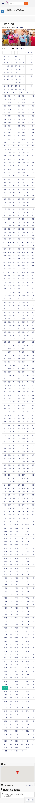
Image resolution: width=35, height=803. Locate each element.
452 (23, 259)
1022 (27, 531)
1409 (10, 747)
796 (28, 422)
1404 (16, 744)
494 (23, 279)
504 (5, 285)
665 (5, 362)
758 (14, 405)
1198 (5, 631)
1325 (10, 701)
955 (19, 498)
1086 (16, 568)
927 (19, 485)
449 (9, 259)
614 (28, 335)
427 (5, 249)
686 (5, 372)
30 (20, 63)
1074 (16, 561)
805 (5, 428)
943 (28, 492)
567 (5, 315)
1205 (10, 635)
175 (5, 129)
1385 (10, 734)
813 (9, 432)
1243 (21, 654)
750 (9, 402)
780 (19, 415)
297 (19, 186)
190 (9, 136)
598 (19, 329)
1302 (16, 688)
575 (9, 319)
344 (9, 209)
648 (23, 352)
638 (9, 349)
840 (5, 445)
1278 (16, 674)
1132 (5, 595)
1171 (21, 615)
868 (5, 458)
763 (5, 408)
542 (19, 302)
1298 (27, 684)
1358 (27, 718)
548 (14, 305)
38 (20, 66)
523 (28, 292)
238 (5, 159)
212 (14, 146)
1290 (16, 681)
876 (9, 462)
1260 (16, 664)
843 (19, 445)
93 (16, 89)
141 (9, 113)
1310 (27, 691)
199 (19, 139)
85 (16, 86)
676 (23, 365)
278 (28, 176)
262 (19, 169)
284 (23, 179)
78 (20, 83)
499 (14, 282)
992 (28, 515)
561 (9, 312)
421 (9, 246)
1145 (10, 601)
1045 (21, 545)
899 (19, 472)
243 (28, 159)
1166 (27, 611)
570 (19, 315)
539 (5, 302)
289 (14, 182)
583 (14, 322)
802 (23, 425)
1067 (10, 558)
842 (14, 445)
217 (5, 149)
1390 (5, 738)
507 (19, 285)
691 (28, 372)
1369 (21, 724)
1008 (16, 525)
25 (31, 59)
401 (14, 236)
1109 (10, 581)
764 (9, 408)
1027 (21, 535)
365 (9, 219)
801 (19, 425)
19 (8, 59)
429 (14, 249)
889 (5, 468)
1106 (27, 578)
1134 (16, 595)
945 (5, 495)
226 (14, 152)
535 (19, 299)
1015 (21, 528)
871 (19, 458)
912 (14, 478)
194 (28, 136)
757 (9, 405)
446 (28, 255)
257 (28, 166)
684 (28, 369)
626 (19, 342)
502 (28, 282)
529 (23, 295)
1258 (5, 664)
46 (20, 69)
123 (23, 103)
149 (14, 116)
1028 (27, 535)
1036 (5, 541)
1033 (21, 538)
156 (14, 119)
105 (5, 96)
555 (14, 309)
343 (5, 209)
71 (23, 79)
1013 (10, 528)
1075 (21, 561)
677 (28, 365)
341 (28, 206)
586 (28, 322)
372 (9, 222)
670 (28, 362)
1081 (21, 565)
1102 (5, 578)
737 (14, 395)
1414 (5, 751)
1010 (27, 525)
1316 (27, 694)
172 (23, 126)
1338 (16, 708)
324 (14, 199)
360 (19, 216)
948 (19, 495)
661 (19, 359)
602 (5, 332)
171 (19, 126)
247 (14, 162)
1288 (5, 681)
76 (12, 83)
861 (5, 455)
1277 (10, 674)
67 (8, 79)
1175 (10, 618)
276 (19, 176)
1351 (21, 714)
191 (14, 136)
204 (9, 142)
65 (31, 76)
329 (5, 202)
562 (14, 312)
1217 (10, 641)
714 (5, 385)
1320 (16, 698)
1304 (27, 688)
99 (8, 93)
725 (23, 388)
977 (23, 508)
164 (19, 123)
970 (23, 505)
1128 (16, 591)
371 (5, 222)
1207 (21, 635)
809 (23, 428)
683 (23, 369)
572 (28, 315)
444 (19, 255)
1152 (16, 605)
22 (20, 59)
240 (14, 159)
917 (5, 482)
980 (5, 511)
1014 (16, 528)
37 (16, 66)
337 (9, 206)
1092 (16, 571)
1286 (27, 678)
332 (19, 202)
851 (23, 448)
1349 (10, 714)
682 (19, 369)
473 (23, 269)
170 (14, 126)
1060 (5, 555)
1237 (21, 651)
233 (14, 156)
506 (14, 285)
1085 (10, 568)
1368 (16, 724)
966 (5, 505)
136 (19, 109)
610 (9, 335)
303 (14, 189)
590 (14, 325)
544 (28, 302)
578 (23, 319)
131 (28, 106)
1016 (27, 528)
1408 (5, 747)
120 (9, 103)
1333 (21, 704)
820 (9, 435)
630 (5, 345)
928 (23, 485)
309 (9, 192)
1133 (10, 595)
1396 (5, 741)
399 (5, 236)
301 (5, 189)
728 (5, 392)
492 (14, 279)
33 (31, 63)
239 (9, 159)
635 (28, 345)
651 (5, 355)
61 (16, 76)
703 (19, 379)
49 (31, 69)
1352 (27, 714)
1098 (16, 575)
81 (31, 83)
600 (28, 329)
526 (9, 295)
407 (9, 239)
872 (23, 458)
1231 (21, 648)
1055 (10, 551)
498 (9, 282)
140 (5, 113)
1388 (27, 734)
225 (9, 152)
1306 (5, 691)
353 (19, 212)
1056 (16, 551)
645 (9, 352)
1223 (10, 644)
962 (19, 502)
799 (9, 425)
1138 (5, 598)
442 (9, 255)
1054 (5, 551)
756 (5, 405)
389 (23, 229)
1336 (5, 708)
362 (28, 216)
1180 (5, 621)
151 (23, 116)
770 (5, 412)
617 (9, 339)
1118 (27, 585)
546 (5, 305)
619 (19, 339)
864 (19, 455)
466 (23, 265)
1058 (27, 551)
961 (14, 502)
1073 (10, 561)
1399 (21, 741)
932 (9, 488)
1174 (5, 618)
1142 (27, 598)
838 (28, 442)
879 (23, 462)
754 (28, 402)
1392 (16, 738)
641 (23, 349)
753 (23, 402)
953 (9, 498)
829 (19, 438)
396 (23, 232)
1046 (27, 545)
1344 (16, 711)
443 (14, 255)
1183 (21, 621)
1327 (21, 701)
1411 (21, 747)
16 (27, 56)
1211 (10, 638)
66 (4, 79)
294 (5, 186)
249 (23, 162)
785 (9, 418)
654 (19, 355)
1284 (16, 678)
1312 (5, 694)
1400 (27, 741)
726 (28, 388)
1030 (5, 538)
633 (19, 345)
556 (19, 309)
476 (5, 272)
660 (14, 359)
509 (28, 285)
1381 (21, 731)
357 (5, 216)
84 (12, 86)
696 (19, 375)
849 (14, 448)
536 (23, 299)
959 (5, 502)
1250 (27, 658)
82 (4, 86)
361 (23, 216)
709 (14, 382)
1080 (16, 565)
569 (14, 315)
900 (23, 472)
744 (14, 398)
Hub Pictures (20, 28)
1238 (27, 651)
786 (14, 418)
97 (31, 89)
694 (9, 375)
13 (16, 56)
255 (19, 166)
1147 (21, 601)
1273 (21, 671)
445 (23, 255)
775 (28, 412)
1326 (16, 701)
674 (14, 365)
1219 (21, 641)
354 (23, 212)
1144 (5, 601)
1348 (5, 714)
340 (23, 206)
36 (12, 66)
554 (9, 309)
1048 (5, 548)
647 (19, 352)
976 (19, 508)
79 (23, 83)
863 (14, 455)
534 (14, 299)
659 (9, 359)
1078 (5, 565)
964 (28, 502)
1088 (27, 568)
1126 (5, 591)
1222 (5, 644)
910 (5, 478)
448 (5, 259)
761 (28, 405)
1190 (27, 625)
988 (9, 515)
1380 (16, 731)
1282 (5, 678)
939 (9, 492)
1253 (10, 661)
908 (28, 475)
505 (9, 285)
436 (14, 252)
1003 (21, 521)
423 (19, 246)
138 (28, 109)
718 (23, 385)
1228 (5, 648)
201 (28, 139)
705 (28, 379)
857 (19, 452)
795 (23, 422)
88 (27, 86)
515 (23, 289)
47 (23, 69)
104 (31, 93)
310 (14, 192)
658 (5, 359)
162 (9, 123)
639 (14, 349)
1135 (21, 595)
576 (14, 319)
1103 (10, 578)
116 (23, 99)
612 (19, 335)
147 (5, 116)
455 (5, 262)
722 (9, 388)
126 (5, 106)
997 (19, 518)
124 (28, 103)
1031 (10, 538)
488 (28, 275)
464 (14, 265)
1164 (16, 611)
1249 (21, 658)
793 (14, 422)
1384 (5, 734)
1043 (10, 545)
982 (14, 511)
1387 (21, 734)
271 (28, 172)
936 (28, 488)
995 (9, 518)
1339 (21, 708)
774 (23, 412)
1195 (21, 628)
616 (5, 339)
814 (14, 432)
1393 (21, 738)
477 (9, 272)
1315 (21, 694)
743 (9, 398)
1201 (21, 631)
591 (19, 325)
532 (5, 299)
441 (5, 255)
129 (19, 106)
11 (8, 56)
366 (14, 219)
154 (5, 119)
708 (9, 382)
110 (28, 96)
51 (8, 73)
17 (31, 56)
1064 (27, 555)
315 (5, 196)
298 (23, 186)
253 (9, 166)
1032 (16, 538)
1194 (16, 628)
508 (23, 285)
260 (9, 169)
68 (12, 79)
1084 (5, 568)
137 (23, 109)
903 (5, 475)
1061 (10, 555)
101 (17, 93)
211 (9, 146)
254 (14, 166)
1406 (27, 744)
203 (5, 142)
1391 (10, 738)
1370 (27, 724)
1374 (16, 728)
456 (9, 262)
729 (9, 392)
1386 (16, 734)
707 (5, 382)
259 (5, 169)
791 (5, 422)
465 (19, 265)
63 (23, 76)
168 (5, 126)
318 (19, 196)
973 (5, 508)
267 (9, 172)
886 (23, 465)
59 (8, 76)
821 (14, 435)
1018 (5, 531)
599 (23, 329)
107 (14, 96)
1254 (16, 661)
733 (28, 392)
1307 (10, 691)
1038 (16, 541)
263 (23, 169)
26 (4, 63)
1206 (16, 635)
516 (28, 289)
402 (19, 236)
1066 (5, 558)
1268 (27, 668)
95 (23, 89)
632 (14, 345)
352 (14, 212)
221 (23, 149)
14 (20, 56)
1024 (5, 535)
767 (23, 408)
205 (14, 142)
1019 (10, 531)
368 (23, 219)
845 (28, 445)
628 (28, 342)
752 (19, 402)
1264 (5, 668)
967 (9, 505)
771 (9, 412)
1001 (10, 521)
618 (14, 339)
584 (19, 322)
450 (14, 259)
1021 (21, 531)
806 (9, 428)
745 (19, 398)
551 (28, 305)
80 (27, 83)
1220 (27, 641)
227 (19, 152)
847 (5, 448)
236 (28, 156)
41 (31, 66)
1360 (5, 721)
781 (23, 415)
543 (23, 302)
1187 (10, 625)
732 (23, 392)
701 (9, 379)
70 (20, 79)
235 (23, 156)
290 (19, 182)
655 (23, 355)
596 (9, 329)
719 (28, 385)
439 (28, 252)
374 (19, 222)
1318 (5, 698)
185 (19, 132)
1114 (5, 585)
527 (14, 295)
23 (23, 59)
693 (5, 375)
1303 (21, 688)
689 (19, 372)
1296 (16, 684)
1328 (27, 701)
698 (28, 375)
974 (9, 508)
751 (14, 402)
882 (5, 465)
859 (28, 452)
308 (5, 192)
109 (23, 96)
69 (16, 79)
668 (19, 362)
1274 (27, 671)
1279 (21, 674)
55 (23, 73)
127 (9, 106)
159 (28, 119)
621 (28, 339)
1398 (16, 741)
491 (9, 279)
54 (20, 73)
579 (28, 319)
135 (14, 109)
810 (28, 428)
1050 (16, 548)
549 (19, 305)
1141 (21, 598)
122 (19, 103)
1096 (5, 575)
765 (14, 408)
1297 (21, 684)
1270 (5, 671)
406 (5, 239)
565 (28, 312)
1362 (16, 721)
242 (23, 159)
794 (19, 422)
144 (23, 113)
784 (5, 418)
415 (14, 242)
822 (19, 435)
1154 (27, 605)
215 (28, 146)
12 (12, 56)
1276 (5, 674)
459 (23, 262)
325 (19, 199)
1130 (27, 591)
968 (14, 505)
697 (23, 375)
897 (9, 472)
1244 (27, 654)
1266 (16, 668)
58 (4, 76)
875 (5, 462)
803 (28, 425)
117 (28, 99)
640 (19, 349)
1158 (16, 608)
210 (5, 146)
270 (23, 172)
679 (5, 369)
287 (5, 182)
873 (28, 458)
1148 (27, 601)
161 (5, 123)
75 (8, 83)
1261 (21, 664)
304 (19, 189)
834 (9, 442)
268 (14, 172)
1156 (5, 608)
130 (23, 106)
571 (23, 315)
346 (19, 209)
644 (5, 352)
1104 (16, 578)
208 (28, 142)
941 (19, 492)
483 (5, 275)
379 (9, 226)
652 (9, 355)
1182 (16, 621)
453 (28, 259)
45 (16, 69)
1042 (5, 545)
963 (23, 502)
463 (9, 265)
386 (9, 229)
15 (23, 56)
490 (5, 279)
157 (19, 119)
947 (14, 495)
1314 (16, 694)
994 (5, 518)
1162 (5, 611)
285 (28, 179)
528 (19, 295)
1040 (27, 541)
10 (4, 56)
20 (12, 59)
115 (19, 99)
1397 (10, 741)
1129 (21, 591)
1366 (5, 724)
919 (14, 482)
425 (28, 246)
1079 (10, 565)
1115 (10, 585)
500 (19, 282)
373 (14, 222)
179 (23, 129)
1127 (10, 591)
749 (5, 402)
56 (27, 73)
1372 (5, 728)
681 (14, 369)
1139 (10, 598)
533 (9, 299)
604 (14, 332)
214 (23, 146)
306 (28, 189)
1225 (21, 644)
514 (19, 289)
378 (5, 226)
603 (9, 332)
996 (14, 518)
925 (9, 485)
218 (9, 149)
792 (9, 422)
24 (27, 59)
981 (9, 511)
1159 (21, 608)
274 (9, 176)
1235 (10, 651)
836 (19, 442)
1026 (16, 535)
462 (5, 265)
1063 (21, 555)
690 (23, 372)
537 (28, 299)
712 (28, 382)
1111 (21, 581)
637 (5, 349)
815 (19, 432)
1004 (27, 521)
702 (14, 379)
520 (14, 292)
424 (23, 246)
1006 (5, 525)
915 (28, 478)
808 (19, 428)
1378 (5, 731)
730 (14, 392)
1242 (16, 654)
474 (28, 269)
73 (31, 79)
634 (23, 345)
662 (23, 359)
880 (28, 462)
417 (23, 242)
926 (14, 485)
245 (5, 162)
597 (14, 329)
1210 (5, 638)
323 (9, 199)
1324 (5, 701)
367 (19, 219)
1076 (27, 561)
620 (23, 339)
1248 (16, 658)
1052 (27, 548)
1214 (27, 638)
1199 (10, 631)
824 (28, 435)
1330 (5, 704)
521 (19, 292)
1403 (10, 744)
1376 (27, 728)
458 (19, 262)
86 (20, 86)
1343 (10, 711)
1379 (10, 731)
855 (9, 452)
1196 (27, 628)
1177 (21, 618)
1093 (21, 571)
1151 (10, 605)
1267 (21, 668)
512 (9, 289)
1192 (5, 628)
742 (5, 398)
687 (9, 372)
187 (28, 132)
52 (12, 73)
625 (14, 342)
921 (23, 482)
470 (9, 269)
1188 (16, 625)
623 (5, 342)
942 (23, 492)
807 (14, 428)
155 (9, 119)
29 (16, 63)
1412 (27, 747)
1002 (16, 521)
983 (19, 511)
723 (14, 388)
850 (19, 448)
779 (14, 415)
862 (9, 455)
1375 (21, 728)
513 (14, 289)
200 (23, 139)
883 (9, 465)
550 (23, 305)
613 (23, 335)
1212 (16, 638)
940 (14, 492)
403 (23, 236)
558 (28, 309)
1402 (5, 744)
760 (23, 405)
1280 (27, 674)
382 (23, 226)
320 (28, 196)
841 (9, 445)
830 (23, 438)
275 (14, 176)
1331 (10, 704)
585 (23, 322)
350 (5, 212)
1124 (27, 588)
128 (14, 106)
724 (19, 388)
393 (9, 232)
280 (5, 179)
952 (5, 498)
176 (9, 129)
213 (19, 146)
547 (9, 305)
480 (23, 272)
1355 (10, 718)
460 (28, 262)
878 (19, 462)
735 (5, 395)
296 (14, 186)
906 (19, 475)
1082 (27, 565)
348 (28, 209)
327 (28, 199)
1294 (5, 684)
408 (14, 239)
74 (4, 83)
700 (5, 379)
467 (28, 265)
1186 (5, 625)
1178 (27, 618)
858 (23, 452)
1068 (16, 558)
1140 (16, 598)
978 (28, 508)
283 (19, 179)
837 (23, 442)
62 (20, 76)
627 (23, 342)
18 (4, 59)
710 (19, 382)
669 (23, 362)
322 (5, 199)
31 (23, 63)
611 (14, 335)
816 (23, 432)
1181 (10, 621)
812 (5, 432)
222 (28, 149)
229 (28, 152)
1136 (27, 595)
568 (9, 315)
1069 (21, 558)
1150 (5, 605)
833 (5, 442)
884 (14, 465)
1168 (5, 615)
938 (5, 492)
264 (28, 169)
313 (28, 192)
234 (19, 156)
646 (14, 352)
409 (19, 239)
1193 (10, 628)
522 (23, 292)
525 (5, 295)
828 (14, 438)
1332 (16, 704)
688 (14, 372)
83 (8, 86)
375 (23, 222)
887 (28, 465)
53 (16, 73)
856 (14, 452)
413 (5, 242)
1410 (16, 747)
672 (5, 365)
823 (23, 435)
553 (5, 309)
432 (28, 249)
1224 (16, 644)
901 (28, 472)
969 (19, 505)
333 (23, 202)
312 (23, 192)
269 (19, 172)
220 (19, 149)
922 (28, 482)
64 (27, 76)
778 (9, 415)
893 (23, 468)
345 (14, 209)
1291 (21, 681)
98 (4, 93)
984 (23, 511)
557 (23, 309)
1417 (21, 751)
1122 (16, 588)
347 (23, 209)
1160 (27, 608)
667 (14, 362)
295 (9, 186)
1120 (5, 588)
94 (20, 89)
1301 (10, 688)
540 (9, 302)
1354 (5, 718)
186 (23, 132)
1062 (16, 555)
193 (23, 136)
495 (28, 279)
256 (23, 166)
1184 (27, 621)
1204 (5, 635)
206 (19, 142)
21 (16, 59)
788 (23, 418)
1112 (27, 581)
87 (23, 86)
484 (9, 275)
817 (28, 432)
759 (19, 405)
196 (5, 139)
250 (28, 162)
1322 (27, 698)
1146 (16, 601)
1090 (5, 571)
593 (28, 325)
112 (5, 99)
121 (14, 103)
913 (19, 478)
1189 (21, 625)
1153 (21, 605)
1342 (5, 711)
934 (19, 488)
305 (23, 189)
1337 (10, 708)
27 (8, 63)
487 (23, 275)
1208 (27, 635)
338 (14, 206)
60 (12, 76)
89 (31, 86)
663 (28, 359)
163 (14, 123)
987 (5, 515)
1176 (16, 618)
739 (23, 395)
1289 (10, 681)
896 (5, 472)
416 (19, 242)
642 (28, 349)
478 (14, 272)
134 (9, 109)
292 (28, 182)
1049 (10, 548)
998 (23, 518)
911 (9, 478)
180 (28, 129)
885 (19, 465)
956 (23, 498)
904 (9, 475)
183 (9, 132)
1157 (10, 608)
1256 (27, 661)
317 (14, 196)
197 (9, 139)
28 (12, 63)
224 (5, 152)
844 (23, 445)
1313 (10, 694)
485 (14, 275)
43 (8, 69)
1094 (27, 571)
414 (9, 242)
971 (28, 505)
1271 (10, 671)
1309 (21, 691)
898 (14, 472)
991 (23, 515)
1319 (10, 698)
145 (28, 113)
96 (27, 89)
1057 (21, 551)
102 (22, 93)
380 (14, 226)
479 (19, 272)
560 (5, 312)
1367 (10, 724)
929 (28, 485)
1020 (16, 531)
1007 (10, 525)
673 (9, 365)
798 (5, 425)
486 (19, 275)
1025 (10, 535)
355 (28, 212)
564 (23, 312)
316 (9, 196)
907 (23, 475)
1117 (21, 585)
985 (28, 511)
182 (5, 132)
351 (9, 212)
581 (5, 322)
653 (14, 355)
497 (5, 282)
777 (5, 415)
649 (28, 352)
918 (9, 482)
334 (28, 202)
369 (28, 219)
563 (19, 312)
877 (14, 462)
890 (9, 468)
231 (5, 156)
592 (23, 325)
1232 (27, 648)
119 (5, 103)
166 (28, 123)
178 (19, 129)
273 (5, 176)
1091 (10, 571)
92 (12, 89)
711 (23, 382)
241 (19, 159)
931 (5, 488)
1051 (21, 548)
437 (19, 252)
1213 (21, 638)
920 (19, 482)
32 (27, 63)
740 (28, 395)
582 (9, 322)
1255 (21, 661)
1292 (27, 681)
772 (14, 412)
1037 (10, 541)
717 (19, 385)
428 (9, 249)
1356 (16, 718)
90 (4, 89)
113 (9, 99)
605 (19, 332)
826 (5, 438)
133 (5, 109)
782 (28, 415)
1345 (21, 711)
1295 (10, 684)
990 (19, 515)
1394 (27, 738)
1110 (16, 581)
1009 (21, 525)
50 (4, 73)
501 (23, 282)
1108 (5, 581)
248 (19, 162)
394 (14, 232)
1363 (21, 721)
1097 (10, 575)
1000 (5, 521)
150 (19, 116)
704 (23, 379)
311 (19, 192)
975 (14, 508)
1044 (16, 545)
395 (19, 232)
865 (23, 455)
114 (14, 99)
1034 (27, 538)
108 (19, 96)
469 (5, 269)
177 (14, 129)
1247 (10, 658)
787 (19, 418)
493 (19, 279)
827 (9, 438)
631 (9, 345)
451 (19, 259)
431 (23, 249)
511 (5, 289)
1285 (21, 678)
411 (28, 239)
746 (23, 398)
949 (23, 495)
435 (9, 252)
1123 (21, 588)
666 (9, 362)
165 (23, 123)
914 (23, 478)
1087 (21, 568)
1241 (10, 654)
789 (28, 418)
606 (23, 332)
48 (27, 69)
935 (23, 488)
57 (31, 73)
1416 (16, 751)
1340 (27, 708)
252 (5, 166)
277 (23, 176)
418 (28, 242)
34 (4, 66)
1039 (21, 541)
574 (5, 319)
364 (5, 219)
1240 (5, 654)
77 (16, 83)
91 (8, 89)
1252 (5, 661)
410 (23, 239)
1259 (10, 664)
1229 (10, 648)
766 (19, 408)
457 (14, 262)
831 (28, 438)
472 (19, 269)
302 (9, 189)
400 (9, 236)
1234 (5, 651)
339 (19, 206)
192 (19, 136)
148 (9, 116)
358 (9, 216)
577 (19, 319)
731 (19, 392)
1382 (27, 731)
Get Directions (30, 785)
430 (19, 249)
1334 (27, 704)
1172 (27, 615)
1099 (21, 575)
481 (28, 272)
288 (9, 182)
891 (14, 468)
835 (14, 442)
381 (19, 226)
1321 (21, 698)
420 (5, 246)
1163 (10, 611)
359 (14, 216)
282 (14, 179)
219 (14, 149)
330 (9, 202)
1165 (21, 611)
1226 (27, 644)
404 (28, 236)
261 (14, 169)
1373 (10, 728)
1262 (27, 664)
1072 (5, 561)
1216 (5, 641)
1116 (16, 585)
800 (14, 425)
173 (28, 126)
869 (9, 458)
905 (14, 475)
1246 (5, 658)
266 (5, 172)
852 (28, 448)
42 (4, 69)
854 (5, 452)
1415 (10, 751)
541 (14, 302)
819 (5, 435)
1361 (10, 721)
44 (12, 69)
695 (14, 375)
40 (27, 66)
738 (19, 395)
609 (5, 335)
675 (19, 365)
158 (23, 119)
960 (9, 502)
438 (23, 252)
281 (9, 179)
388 (19, 229)
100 (12, 93)
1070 (27, 558)
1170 (16, 615)
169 (9, 126)
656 (28, 355)
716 (14, 385)
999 (28, 518)
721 (5, 388)
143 (19, 113)
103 (26, 93)
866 (28, 455)
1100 (27, 575)
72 (27, 79)
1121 (10, 588)
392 (5, 232)
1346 (27, 711)
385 (5, 229)
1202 (27, 631)
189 (5, 136)
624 (9, 342)
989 (14, 515)
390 (28, 229)
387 (14, 229)
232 (9, 156)
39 (23, 66)
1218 (16, 641)
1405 (21, 744)
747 (28, 398)
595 (5, 329)
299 (28, 186)
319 (23, 196)
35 (8, 66)
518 (5, 292)
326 (23, 199)
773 (19, 412)
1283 (10, 678)
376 (28, 222)
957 (28, 498)
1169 (10, 615)
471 (14, 269)
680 (9, 369)
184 (14, 132)
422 (14, 246)
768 (28, 408)
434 (5, 252)
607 (28, 332)
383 (28, 226)
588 (5, 325)
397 (28, 232)
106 (9, 96)
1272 (16, 671)
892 (19, 468)
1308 (16, 691)
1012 (5, 528)
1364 (27, 721)
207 (23, 142)
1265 (10, 668)
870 (14, 458)
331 (14, 202)
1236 (16, 651)
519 (9, 292)
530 (28, 295)
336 (5, 206)
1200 (16, 631)
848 (9, 448)
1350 (16, 714)
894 (28, 468)
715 (9, 385)
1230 (16, 648)
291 (23, 182)
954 (14, 498)
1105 (21, 578)
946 (9, 495)
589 (9, 325)
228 (23, 152)
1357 (21, 718)
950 (28, 495)
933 (14, 488)
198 (14, 139)
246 (9, 162)
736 (9, 395)
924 (5, 485)
